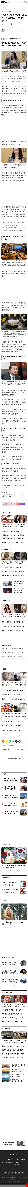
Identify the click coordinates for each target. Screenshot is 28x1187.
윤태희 (7, 29)
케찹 (2, 12)
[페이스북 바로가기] (5, 1172)
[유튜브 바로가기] (12, 1172)
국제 (10, 12)
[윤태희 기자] (3, 30)
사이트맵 (20, 1178)
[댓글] (10, 24)
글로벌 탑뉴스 (4, 844)
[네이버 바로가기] (19, 1172)
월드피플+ (10, 1159)
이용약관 (7, 1178)
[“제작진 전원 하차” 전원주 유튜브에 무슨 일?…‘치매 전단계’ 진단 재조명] (23, 963)
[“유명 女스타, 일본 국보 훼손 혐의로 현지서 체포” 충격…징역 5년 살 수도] (23, 972)
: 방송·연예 (6, 992)
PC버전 (24, 1178)
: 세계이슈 (5, 1028)
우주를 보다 (24, 1159)
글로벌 (6, 12)
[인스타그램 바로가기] (15, 1172)
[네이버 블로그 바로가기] (22, 1172)
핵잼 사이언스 (17, 1163)
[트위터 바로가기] (9, 1172)
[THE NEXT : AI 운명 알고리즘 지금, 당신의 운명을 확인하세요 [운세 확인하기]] (14, 504)
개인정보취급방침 (13, 1178)
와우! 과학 (10, 1162)
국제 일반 (4, 1159)
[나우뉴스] (5, 2)
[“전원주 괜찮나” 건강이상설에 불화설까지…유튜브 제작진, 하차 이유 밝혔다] (23, 981)
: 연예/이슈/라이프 (7, 957)
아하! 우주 (4, 1162)
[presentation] (11, 870)
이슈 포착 (3, 901)
